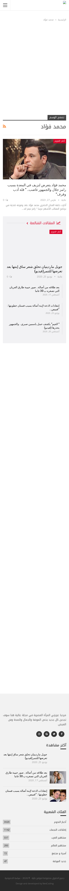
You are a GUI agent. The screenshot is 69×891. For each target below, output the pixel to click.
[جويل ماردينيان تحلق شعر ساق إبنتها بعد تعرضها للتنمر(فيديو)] (34, 246)
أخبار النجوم (60, 141)
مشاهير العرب (58, 837)
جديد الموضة (59, 861)
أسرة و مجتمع (59, 853)
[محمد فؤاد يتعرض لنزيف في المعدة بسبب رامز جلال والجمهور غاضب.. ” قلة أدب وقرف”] (34, 159)
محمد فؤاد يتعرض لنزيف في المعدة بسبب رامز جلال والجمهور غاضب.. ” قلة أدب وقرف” (36, 189)
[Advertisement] (34, 77)
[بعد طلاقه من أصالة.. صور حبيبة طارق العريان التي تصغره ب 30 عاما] (58, 777)
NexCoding (48, 883)
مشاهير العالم (58, 845)
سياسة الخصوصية (12, 878)
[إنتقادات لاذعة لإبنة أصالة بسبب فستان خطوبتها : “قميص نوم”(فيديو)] (58, 795)
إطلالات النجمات (57, 829)
